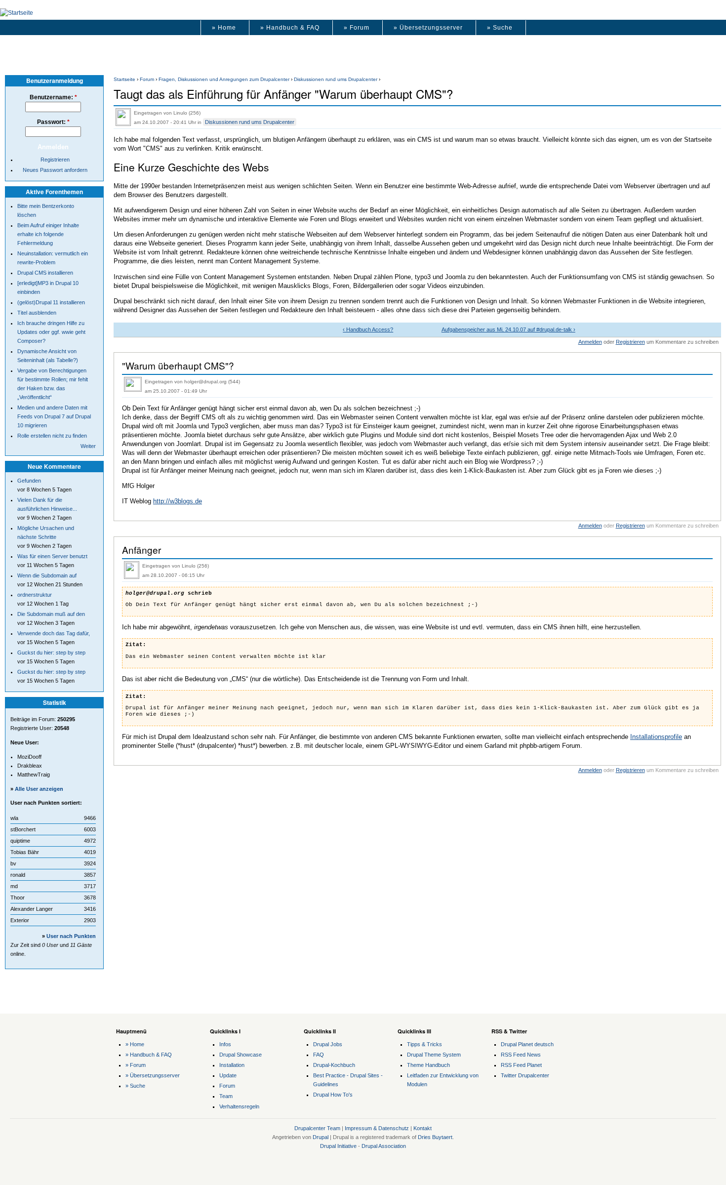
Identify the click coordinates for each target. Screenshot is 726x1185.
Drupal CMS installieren (45, 273)
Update (228, 1075)
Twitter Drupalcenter (525, 1075)
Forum (147, 79)
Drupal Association (384, 1146)
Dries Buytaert (435, 1137)
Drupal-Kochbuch (334, 1065)
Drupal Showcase (240, 1055)
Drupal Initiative (338, 1146)
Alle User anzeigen (39, 789)
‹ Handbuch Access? (368, 329)
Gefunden (29, 481)
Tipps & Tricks (424, 1044)
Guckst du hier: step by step (51, 652)
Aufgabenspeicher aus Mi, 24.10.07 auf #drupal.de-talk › (508, 329)
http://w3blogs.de (177, 501)
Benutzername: (53, 97)
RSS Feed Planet (521, 1065)
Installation (231, 1065)
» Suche (500, 27)
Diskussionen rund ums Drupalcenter (335, 79)
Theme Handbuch (428, 1065)
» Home (224, 27)
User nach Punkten (71, 936)
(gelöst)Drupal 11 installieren (51, 302)
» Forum (356, 27)
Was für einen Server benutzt (52, 556)
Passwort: (53, 122)
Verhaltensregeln (239, 1106)
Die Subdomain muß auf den (51, 614)
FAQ (318, 1055)
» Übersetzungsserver (428, 27)
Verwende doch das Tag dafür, (53, 633)
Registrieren (630, 342)
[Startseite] (16, 12)
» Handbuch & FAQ (290, 27)
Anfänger (141, 549)
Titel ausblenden (36, 313)
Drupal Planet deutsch (527, 1044)
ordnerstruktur (34, 595)
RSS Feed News (521, 1055)
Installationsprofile (656, 736)
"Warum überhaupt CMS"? (178, 365)
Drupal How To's (333, 1095)
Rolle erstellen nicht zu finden (52, 436)
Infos (225, 1044)
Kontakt (422, 1128)
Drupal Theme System (434, 1055)
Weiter (88, 446)
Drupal (320, 1137)
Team (226, 1096)
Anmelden (590, 342)
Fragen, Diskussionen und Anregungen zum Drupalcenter (224, 79)
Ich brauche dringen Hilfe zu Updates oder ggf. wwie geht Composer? (51, 332)
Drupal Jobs (327, 1044)
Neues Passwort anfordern (55, 170)
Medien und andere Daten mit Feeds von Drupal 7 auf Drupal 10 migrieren (54, 416)
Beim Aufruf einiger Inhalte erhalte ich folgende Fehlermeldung (48, 234)
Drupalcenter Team (317, 1128)
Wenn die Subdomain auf (47, 575)
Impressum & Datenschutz (377, 1128)
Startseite (124, 79)
